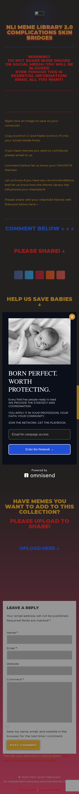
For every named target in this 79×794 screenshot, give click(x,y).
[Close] (72, 316)
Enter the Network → (40, 449)
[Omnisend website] (39, 473)
